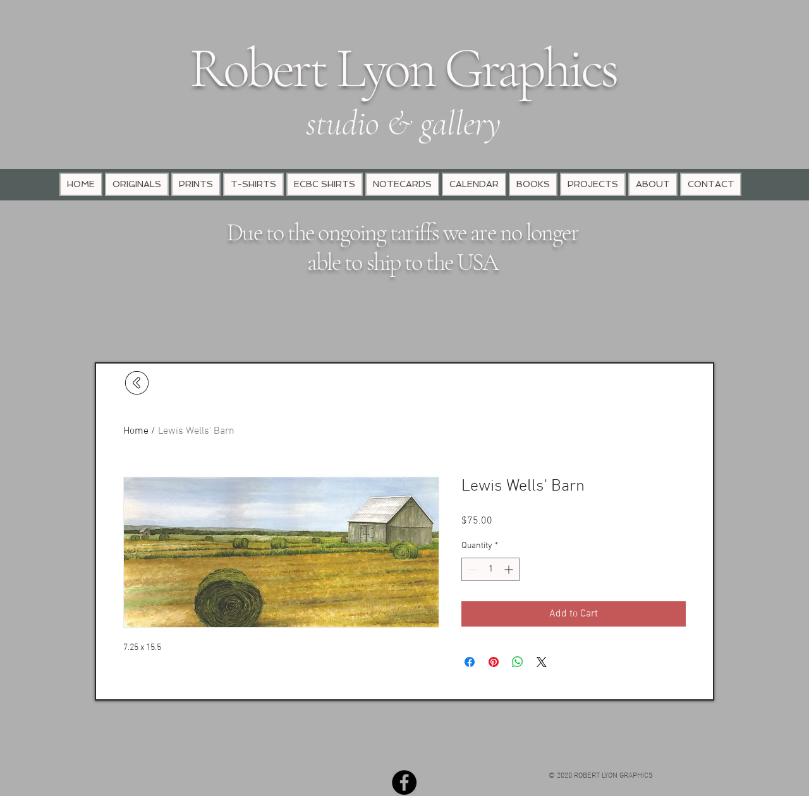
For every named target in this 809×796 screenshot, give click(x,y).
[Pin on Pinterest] (493, 662)
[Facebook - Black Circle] (404, 782)
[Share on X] (541, 662)
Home (136, 431)
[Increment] (510, 569)
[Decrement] (471, 569)
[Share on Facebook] (469, 662)
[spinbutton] (490, 569)
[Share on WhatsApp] (517, 662)
